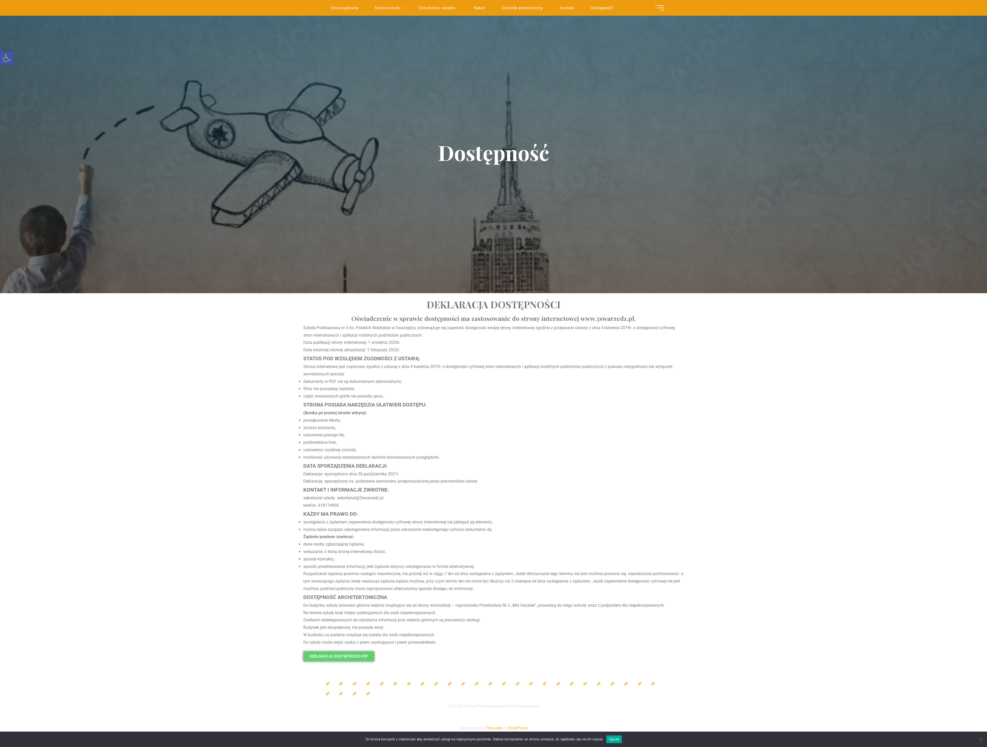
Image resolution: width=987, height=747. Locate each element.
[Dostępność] (368, 693)
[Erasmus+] (558, 684)
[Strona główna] (327, 684)
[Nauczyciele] (409, 684)
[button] (6, 58)
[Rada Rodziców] (531, 684)
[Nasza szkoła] (341, 684)
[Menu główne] (659, 8)
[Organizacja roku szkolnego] (382, 684)
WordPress (517, 727)
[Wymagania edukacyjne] (626, 684)
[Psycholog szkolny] (463, 684)
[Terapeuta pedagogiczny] (477, 684)
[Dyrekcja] (395, 684)
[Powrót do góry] (967, 727)
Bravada (494, 727)
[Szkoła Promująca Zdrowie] (545, 684)
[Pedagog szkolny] (436, 684)
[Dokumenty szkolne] (599, 684)
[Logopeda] (490, 684)
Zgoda (614, 739)
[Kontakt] (355, 693)
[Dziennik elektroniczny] (355, 684)
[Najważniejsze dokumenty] (612, 684)
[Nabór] (327, 693)
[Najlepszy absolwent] (585, 684)
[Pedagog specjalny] (504, 684)
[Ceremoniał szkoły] (368, 684)
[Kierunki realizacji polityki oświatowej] (653, 684)
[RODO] (572, 684)
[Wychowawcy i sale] (517, 684)
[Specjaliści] (422, 684)
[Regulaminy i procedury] (639, 684)
